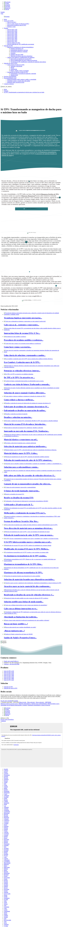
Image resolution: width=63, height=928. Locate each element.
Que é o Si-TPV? (11, 22)
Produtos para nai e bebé (16, 54)
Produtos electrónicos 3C (16, 48)
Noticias (6, 90)
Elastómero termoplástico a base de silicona (39, 705)
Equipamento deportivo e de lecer (19, 50)
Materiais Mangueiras (28, 196)
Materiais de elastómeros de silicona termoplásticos (20, 47)
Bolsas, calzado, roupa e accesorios (19, 70)
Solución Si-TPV (8, 45)
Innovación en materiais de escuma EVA (21, 59)
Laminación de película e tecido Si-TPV (17, 72)
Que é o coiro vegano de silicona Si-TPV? (18, 23)
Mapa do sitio (22, 702)
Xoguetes (12, 53)
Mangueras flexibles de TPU (49, 194)
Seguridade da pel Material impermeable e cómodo (14, 705)
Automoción (13, 69)
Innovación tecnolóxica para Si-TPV (16, 25)
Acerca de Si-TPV (9, 20)
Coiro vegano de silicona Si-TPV (15, 64)
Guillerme (3, 721)
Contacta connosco (9, 83)
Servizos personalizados (10, 76)
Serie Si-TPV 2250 (12, 31)
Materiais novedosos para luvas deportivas (21, 56)
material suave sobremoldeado (39, 703)
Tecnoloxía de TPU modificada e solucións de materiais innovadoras (28, 62)
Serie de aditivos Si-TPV (13, 42)
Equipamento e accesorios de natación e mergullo (23, 73)
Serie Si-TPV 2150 (12, 29)
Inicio (5, 19)
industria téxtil (14, 75)
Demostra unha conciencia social (15, 82)
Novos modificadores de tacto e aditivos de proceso (23, 60)
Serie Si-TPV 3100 (12, 32)
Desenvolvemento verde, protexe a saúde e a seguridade (21, 79)
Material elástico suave (53, 703)
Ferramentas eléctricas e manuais (18, 51)
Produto (6, 28)
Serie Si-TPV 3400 (12, 37)
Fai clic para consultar (6, 700)
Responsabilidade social (10, 78)
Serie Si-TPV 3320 (12, 35)
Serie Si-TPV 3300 (12, 34)
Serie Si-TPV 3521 (12, 41)
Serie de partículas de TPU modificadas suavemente (20, 44)
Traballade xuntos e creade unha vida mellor (18, 81)
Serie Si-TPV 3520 (12, 40)
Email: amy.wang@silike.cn (11, 661)
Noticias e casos (11, 26)
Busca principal (40, 702)
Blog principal (31, 702)
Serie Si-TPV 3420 (12, 38)
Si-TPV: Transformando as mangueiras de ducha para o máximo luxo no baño (24, 92)
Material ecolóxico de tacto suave (9, 703)
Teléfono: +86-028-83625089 (11, 664)
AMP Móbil (48, 702)
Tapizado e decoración (16, 66)
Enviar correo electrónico (7, 719)
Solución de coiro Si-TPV (10, 63)
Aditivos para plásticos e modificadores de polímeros (20, 57)
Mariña (12, 67)
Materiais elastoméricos (25, 703)
